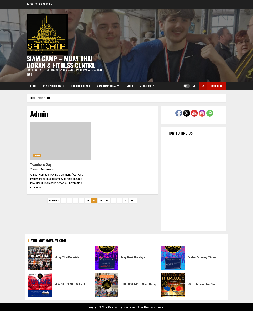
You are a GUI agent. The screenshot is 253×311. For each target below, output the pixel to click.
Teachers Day (60, 141)
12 (81, 200)
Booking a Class (80, 86)
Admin (36, 169)
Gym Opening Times (53, 86)
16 (107, 200)
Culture (37, 155)
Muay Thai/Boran (106, 86)
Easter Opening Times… (173, 258)
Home (33, 86)
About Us (145, 86)
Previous (54, 200)
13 (88, 200)
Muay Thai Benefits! (40, 258)
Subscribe (217, 86)
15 (101, 200)
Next (133, 200)
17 (113, 200)
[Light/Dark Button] (186, 86)
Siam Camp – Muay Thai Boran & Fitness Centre (61, 62)
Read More (35, 187)
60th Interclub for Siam (173, 285)
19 (125, 200)
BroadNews (144, 307)
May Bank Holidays (106, 258)
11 (75, 200)
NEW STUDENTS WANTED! (40, 285)
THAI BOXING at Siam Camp (106, 285)
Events (129, 86)
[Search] (194, 86)
